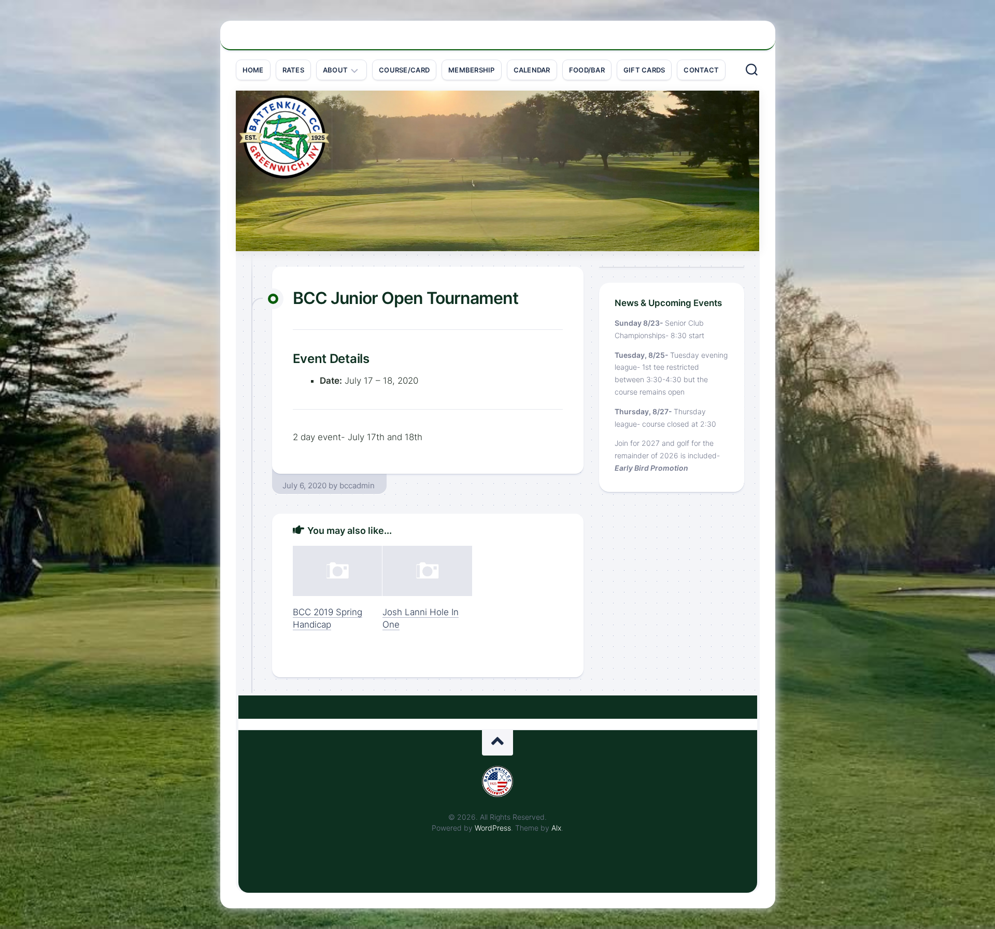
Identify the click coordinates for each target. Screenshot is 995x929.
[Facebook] (749, 41)
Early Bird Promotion (651, 467)
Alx (556, 827)
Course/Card (404, 70)
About (335, 70)
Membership (471, 70)
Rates (293, 70)
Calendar (532, 70)
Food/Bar (587, 70)
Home (253, 70)
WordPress (493, 827)
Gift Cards (644, 70)
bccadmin (357, 485)
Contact (701, 70)
